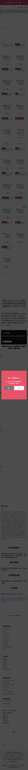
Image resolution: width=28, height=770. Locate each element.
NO (9, 388)
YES (19, 388)
